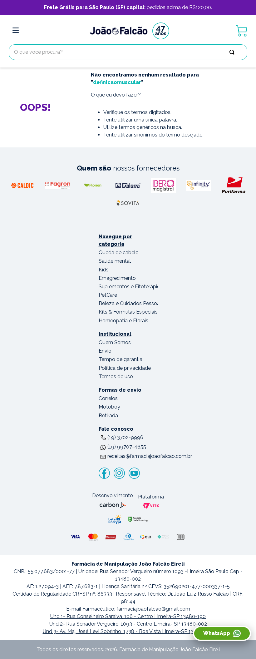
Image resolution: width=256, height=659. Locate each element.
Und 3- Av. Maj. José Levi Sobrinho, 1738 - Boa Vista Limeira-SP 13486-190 (128, 631)
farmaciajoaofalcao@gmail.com (153, 609)
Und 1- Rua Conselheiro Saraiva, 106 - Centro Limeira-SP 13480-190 (128, 616)
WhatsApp (216, 633)
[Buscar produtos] (233, 52)
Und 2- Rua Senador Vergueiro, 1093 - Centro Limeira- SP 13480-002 (128, 624)
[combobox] (128, 52)
